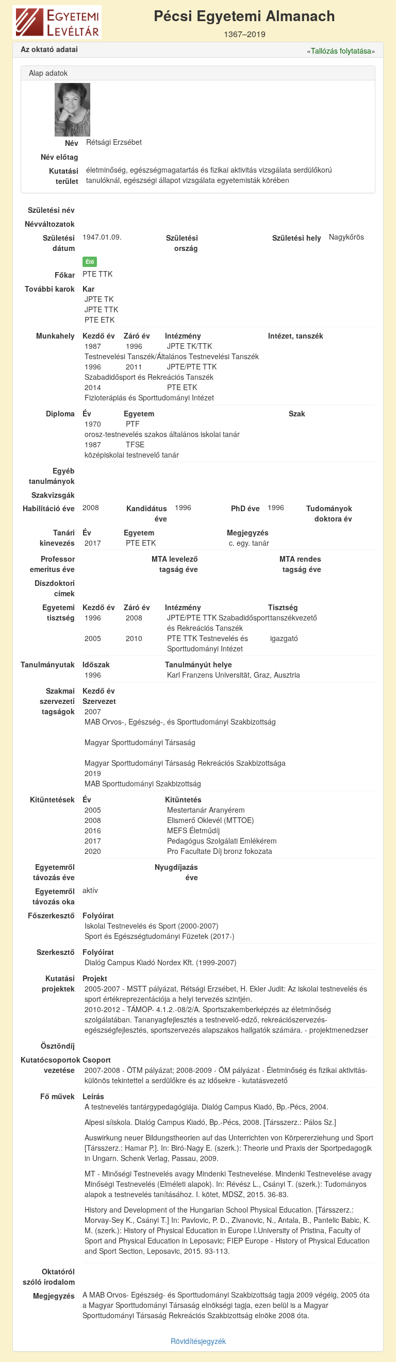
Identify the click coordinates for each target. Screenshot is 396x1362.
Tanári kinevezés (57, 537)
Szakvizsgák (53, 495)
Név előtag (59, 157)
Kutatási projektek (58, 983)
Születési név (51, 210)
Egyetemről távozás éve (54, 872)
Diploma (60, 413)
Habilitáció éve (49, 508)
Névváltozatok (50, 223)
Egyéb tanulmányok (52, 475)
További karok (50, 288)
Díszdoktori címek (55, 588)
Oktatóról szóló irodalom (49, 1276)
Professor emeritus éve (52, 563)
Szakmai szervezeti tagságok (57, 700)
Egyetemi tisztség (58, 612)
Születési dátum (59, 242)
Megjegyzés (54, 1295)
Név (71, 143)
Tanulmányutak (48, 664)
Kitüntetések (52, 799)
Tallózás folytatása (341, 50)
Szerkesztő (56, 952)
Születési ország (182, 242)
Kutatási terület (63, 175)
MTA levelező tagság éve (175, 563)
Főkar (65, 275)
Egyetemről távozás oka (53, 896)
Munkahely (55, 335)
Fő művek (57, 1096)
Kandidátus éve (146, 513)
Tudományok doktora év (329, 513)
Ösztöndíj (58, 1045)
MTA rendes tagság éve (300, 563)
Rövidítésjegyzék (198, 1341)
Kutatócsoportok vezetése (48, 1064)
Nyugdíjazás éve (176, 872)
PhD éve (245, 508)
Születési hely (296, 237)
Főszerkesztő (51, 915)
